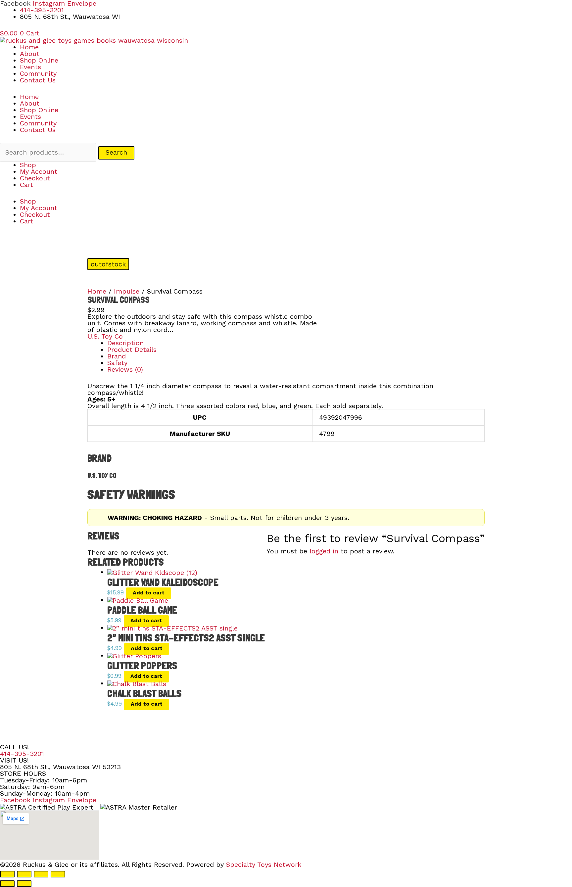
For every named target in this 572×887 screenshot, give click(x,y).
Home (29, 47)
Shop (28, 165)
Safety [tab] (117, 363)
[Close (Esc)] (58, 874)
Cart (26, 185)
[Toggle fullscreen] (24, 874)
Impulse (126, 291)
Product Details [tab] (132, 349)
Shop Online (39, 60)
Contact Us (38, 80)
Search (116, 152)
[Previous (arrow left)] (7, 883)
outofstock (108, 264)
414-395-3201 (22, 754)
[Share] (41, 874)
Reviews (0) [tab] (125, 369)
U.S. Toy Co (105, 336)
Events (30, 67)
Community (38, 73)
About (29, 54)
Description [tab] (125, 343)
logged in (324, 551)
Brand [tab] (116, 356)
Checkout (35, 178)
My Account (38, 171)
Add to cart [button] (149, 592)
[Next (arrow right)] (24, 883)
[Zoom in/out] (7, 874)
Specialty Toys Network (263, 864)
